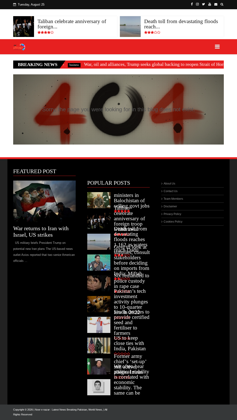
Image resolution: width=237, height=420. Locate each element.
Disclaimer (170, 206)
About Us (169, 183)
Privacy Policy (172, 214)
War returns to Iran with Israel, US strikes (41, 231)
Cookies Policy (173, 221)
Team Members (173, 198)
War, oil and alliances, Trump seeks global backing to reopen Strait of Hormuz (140, 64)
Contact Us (171, 191)
